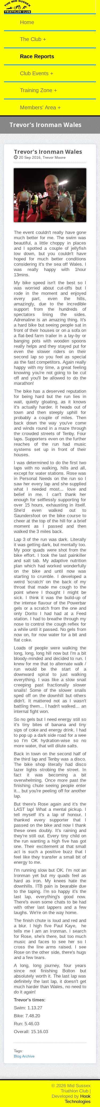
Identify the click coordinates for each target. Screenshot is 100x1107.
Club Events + (36, 73)
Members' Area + (40, 107)
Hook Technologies (78, 1099)
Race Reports (37, 56)
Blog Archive (24, 1056)
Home (27, 22)
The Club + (33, 39)
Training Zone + (38, 90)
